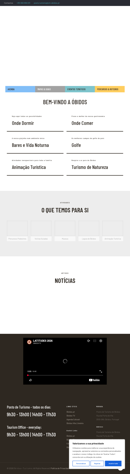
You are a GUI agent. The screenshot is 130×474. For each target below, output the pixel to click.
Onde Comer (82, 123)
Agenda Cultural (73, 419)
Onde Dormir (23, 123)
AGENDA (11, 89)
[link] (17, 231)
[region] (97, 454)
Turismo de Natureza (90, 167)
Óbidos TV (71, 415)
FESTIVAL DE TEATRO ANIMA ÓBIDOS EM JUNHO (29, 322)
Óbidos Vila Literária (75, 423)
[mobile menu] (126, 13)
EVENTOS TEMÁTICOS (76, 89)
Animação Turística (29, 167)
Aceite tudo (113, 463)
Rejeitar (97, 463)
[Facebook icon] (112, 3)
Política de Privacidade (60, 468)
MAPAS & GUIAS (44, 89)
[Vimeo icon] (118, 3)
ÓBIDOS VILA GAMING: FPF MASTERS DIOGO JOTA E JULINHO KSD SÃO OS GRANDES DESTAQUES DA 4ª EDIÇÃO (101, 298)
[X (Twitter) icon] (115, 3)
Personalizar (81, 463)
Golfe (76, 145)
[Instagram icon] (124, 3)
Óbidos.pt (71, 412)
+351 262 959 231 (23, 3)
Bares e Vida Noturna (30, 145)
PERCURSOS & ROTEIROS (107, 89)
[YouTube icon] (121, 3)
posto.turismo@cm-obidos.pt (47, 3)
